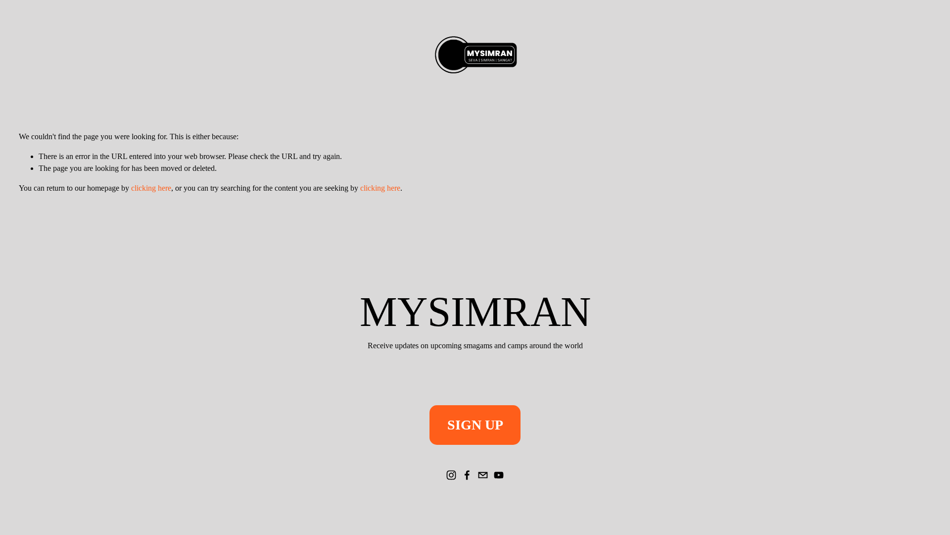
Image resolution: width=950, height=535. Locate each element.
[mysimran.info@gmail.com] (483, 475)
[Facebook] (467, 475)
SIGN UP (475, 424)
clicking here (151, 188)
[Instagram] (451, 475)
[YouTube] (499, 475)
